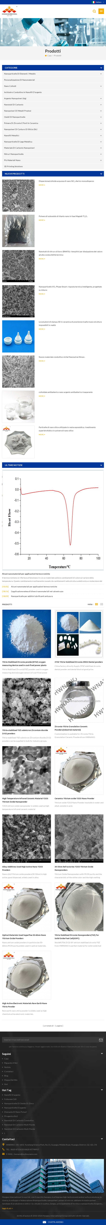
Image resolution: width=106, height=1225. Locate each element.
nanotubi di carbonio (13, 104)
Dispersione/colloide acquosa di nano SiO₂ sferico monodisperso (66, 181)
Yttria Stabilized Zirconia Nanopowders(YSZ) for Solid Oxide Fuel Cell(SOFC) (77, 937)
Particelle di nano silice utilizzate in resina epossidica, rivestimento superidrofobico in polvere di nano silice (67, 429)
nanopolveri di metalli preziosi (17, 111)
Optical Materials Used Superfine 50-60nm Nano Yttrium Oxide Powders (24, 937)
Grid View (96, 604)
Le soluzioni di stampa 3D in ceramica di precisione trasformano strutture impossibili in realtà (70, 323)
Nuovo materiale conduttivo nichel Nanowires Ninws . (62, 357)
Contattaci (8, 1071)
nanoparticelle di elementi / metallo (20, 74)
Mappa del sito (10, 1080)
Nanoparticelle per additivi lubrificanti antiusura (32, 596)
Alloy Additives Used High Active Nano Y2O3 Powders (22, 868)
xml (6, 1084)
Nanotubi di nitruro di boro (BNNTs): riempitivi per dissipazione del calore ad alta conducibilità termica (70, 253)
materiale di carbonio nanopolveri (19, 148)
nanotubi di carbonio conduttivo (19, 1120)
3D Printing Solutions (13, 166)
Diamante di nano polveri (15, 1112)
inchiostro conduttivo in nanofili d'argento (23, 92)
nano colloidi (10, 86)
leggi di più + (7, 1208)
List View (102, 604)
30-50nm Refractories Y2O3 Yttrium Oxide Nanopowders (74, 868)
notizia (7, 1067)
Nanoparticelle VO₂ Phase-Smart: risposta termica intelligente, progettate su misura (70, 288)
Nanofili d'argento (12, 1095)
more (41, 185)
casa (49, 55)
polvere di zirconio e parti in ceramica (21, 123)
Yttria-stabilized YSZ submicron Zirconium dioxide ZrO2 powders (25, 732)
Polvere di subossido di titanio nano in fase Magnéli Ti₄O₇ (63, 216)
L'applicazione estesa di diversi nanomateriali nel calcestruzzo (37, 591)
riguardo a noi (11, 1063)
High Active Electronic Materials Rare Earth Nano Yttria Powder (24, 1005)
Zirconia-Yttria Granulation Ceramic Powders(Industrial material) (71, 728)
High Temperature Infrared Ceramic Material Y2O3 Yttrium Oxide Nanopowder (25, 800)
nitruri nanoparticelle (13, 154)
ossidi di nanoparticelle (14, 117)
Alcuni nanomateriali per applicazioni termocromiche (26, 574)
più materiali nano (12, 160)
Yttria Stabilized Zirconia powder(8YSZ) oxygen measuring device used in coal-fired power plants (24, 663)
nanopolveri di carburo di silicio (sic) (20, 129)
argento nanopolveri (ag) (15, 98)
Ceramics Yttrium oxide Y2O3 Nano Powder (74, 798)
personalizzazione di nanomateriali (19, 80)
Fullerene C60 (10, 1099)
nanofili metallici (11, 135)
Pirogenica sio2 (11, 1116)
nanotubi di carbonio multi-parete (19, 1125)
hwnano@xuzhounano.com (25, 1154)
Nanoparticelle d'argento (15, 1107)
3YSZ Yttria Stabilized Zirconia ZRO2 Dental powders (79, 662)
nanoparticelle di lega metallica (18, 141)
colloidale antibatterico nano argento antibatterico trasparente (65, 392)
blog (6, 1076)
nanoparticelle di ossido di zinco (19, 1103)
